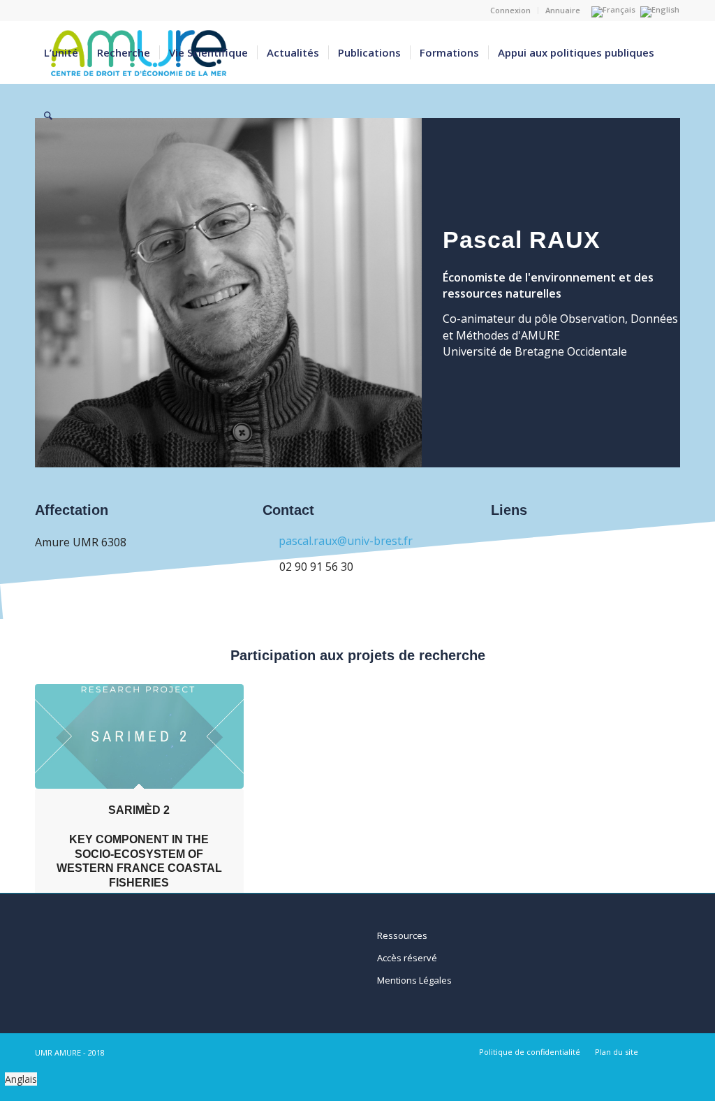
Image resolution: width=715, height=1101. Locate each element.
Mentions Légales (414, 980)
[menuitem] (510, 10)
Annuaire (562, 10)
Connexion (510, 10)
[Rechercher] (48, 115)
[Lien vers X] (669, 1051)
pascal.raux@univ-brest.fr (346, 540)
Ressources (402, 935)
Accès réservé (407, 957)
